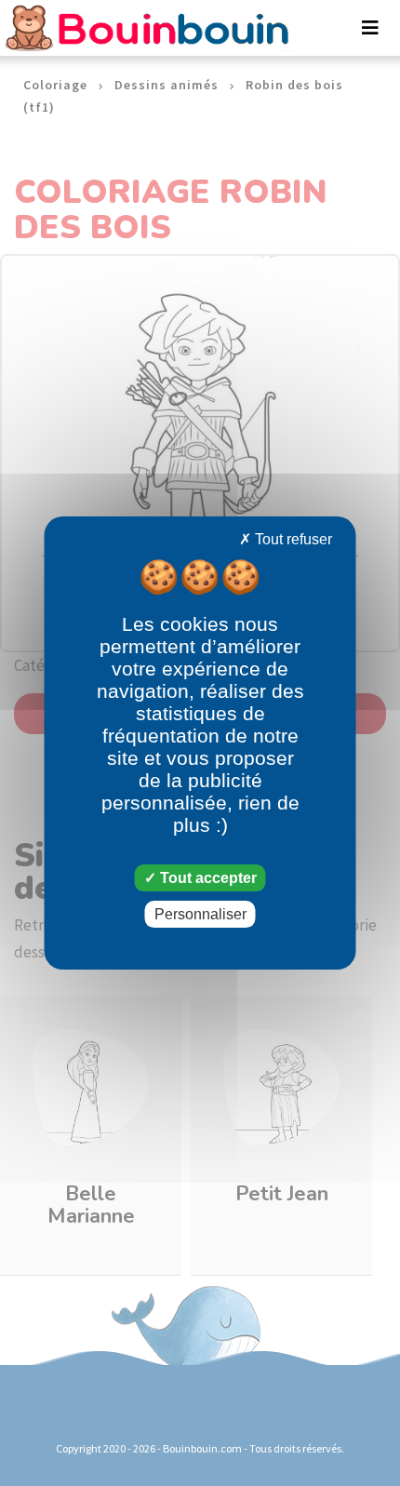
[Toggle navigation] (370, 28)
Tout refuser (291, 539)
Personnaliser (200, 914)
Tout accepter (206, 878)
